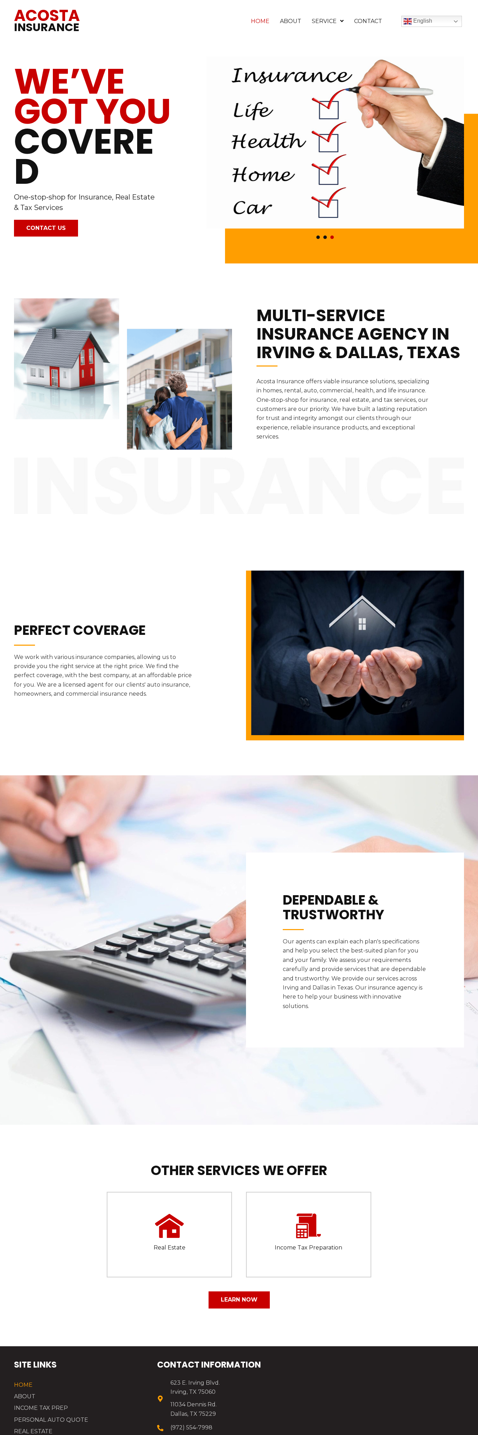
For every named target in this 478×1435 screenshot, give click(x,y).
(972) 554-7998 (191, 1427)
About (24, 1396)
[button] (46, 228)
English (422, 21)
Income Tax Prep (41, 1408)
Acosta (47, 20)
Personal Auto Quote (51, 1419)
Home (23, 1385)
